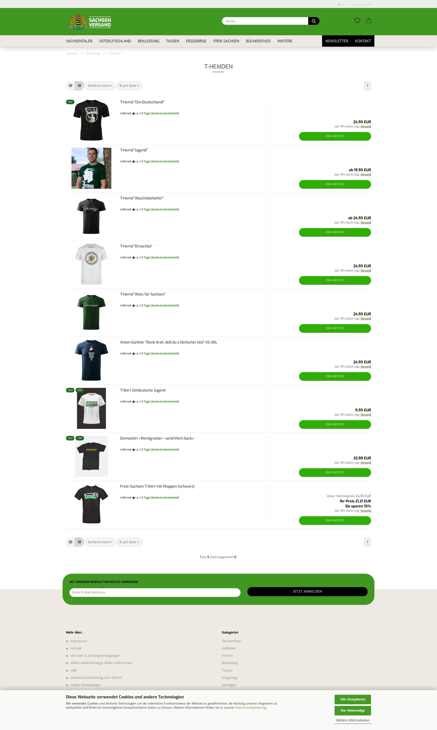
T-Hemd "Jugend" (133, 150)
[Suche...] (314, 21)
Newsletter (336, 41)
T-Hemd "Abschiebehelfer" (142, 198)
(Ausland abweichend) (164, 113)
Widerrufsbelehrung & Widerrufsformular (101, 663)
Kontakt (363, 41)
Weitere (284, 41)
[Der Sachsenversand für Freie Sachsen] (90, 21)
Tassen (172, 41)
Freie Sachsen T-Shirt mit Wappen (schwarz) (157, 486)
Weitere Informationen (352, 720)
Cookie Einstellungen (86, 685)
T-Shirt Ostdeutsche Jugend (142, 390)
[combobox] (100, 85)
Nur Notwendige (353, 710)
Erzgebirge (196, 41)
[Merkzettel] (357, 17)
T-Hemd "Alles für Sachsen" (142, 294)
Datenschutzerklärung (250, 708)
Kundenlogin (362, 4)
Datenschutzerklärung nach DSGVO (96, 678)
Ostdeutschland (115, 41)
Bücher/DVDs (258, 41)
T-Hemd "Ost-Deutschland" (142, 102)
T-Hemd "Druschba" (136, 246)
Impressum (79, 641)
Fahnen (227, 656)
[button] (368, 17)
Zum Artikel (335, 136)
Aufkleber (229, 648)
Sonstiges (229, 685)
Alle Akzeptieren (352, 699)
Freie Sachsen (226, 41)
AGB (73, 670)
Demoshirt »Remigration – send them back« (157, 438)
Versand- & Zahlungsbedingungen (95, 656)
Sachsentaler (79, 41)
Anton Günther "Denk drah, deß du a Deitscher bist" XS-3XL (168, 342)
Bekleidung (148, 41)
